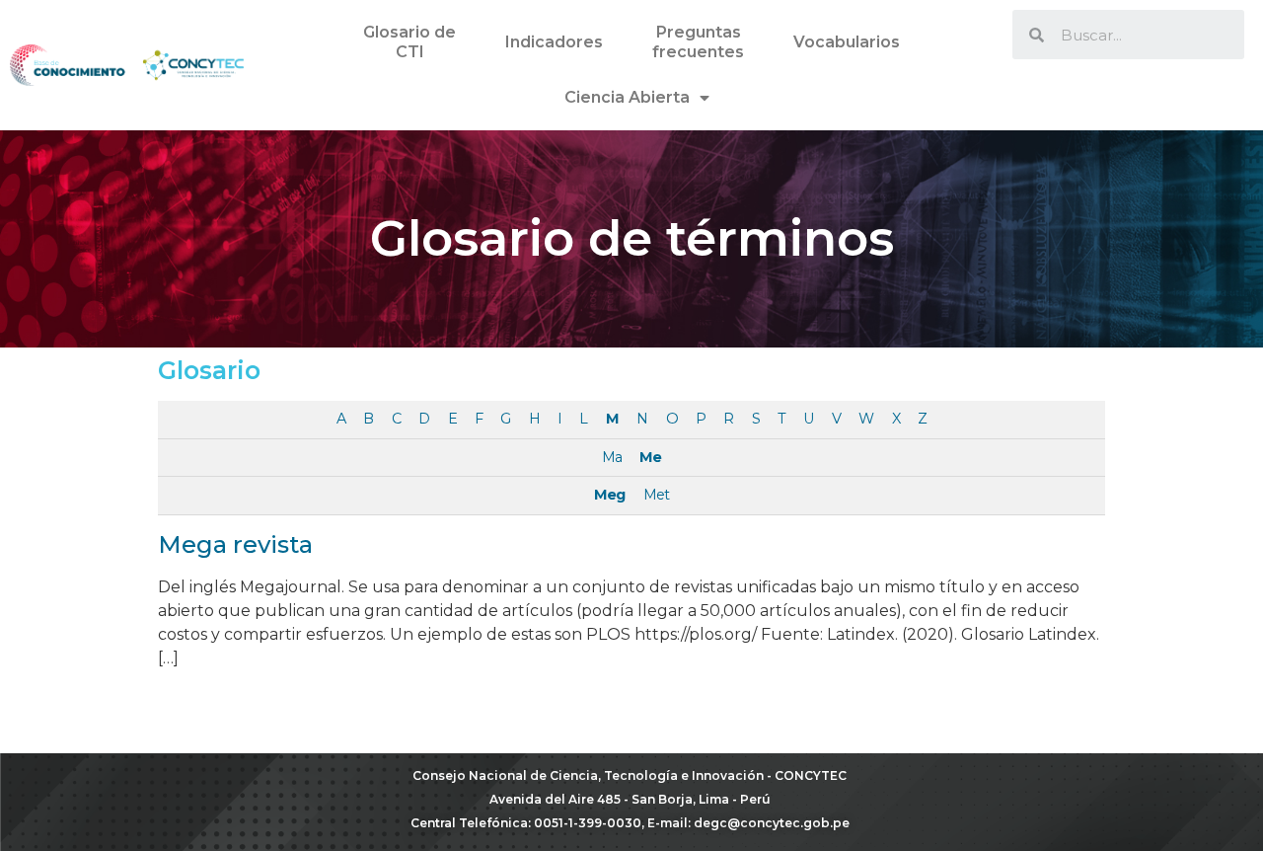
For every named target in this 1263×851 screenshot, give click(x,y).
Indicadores (554, 42)
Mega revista (235, 544)
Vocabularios (846, 42)
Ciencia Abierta (627, 97)
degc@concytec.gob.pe (772, 822)
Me (650, 457)
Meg (609, 494)
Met (656, 494)
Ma (612, 457)
